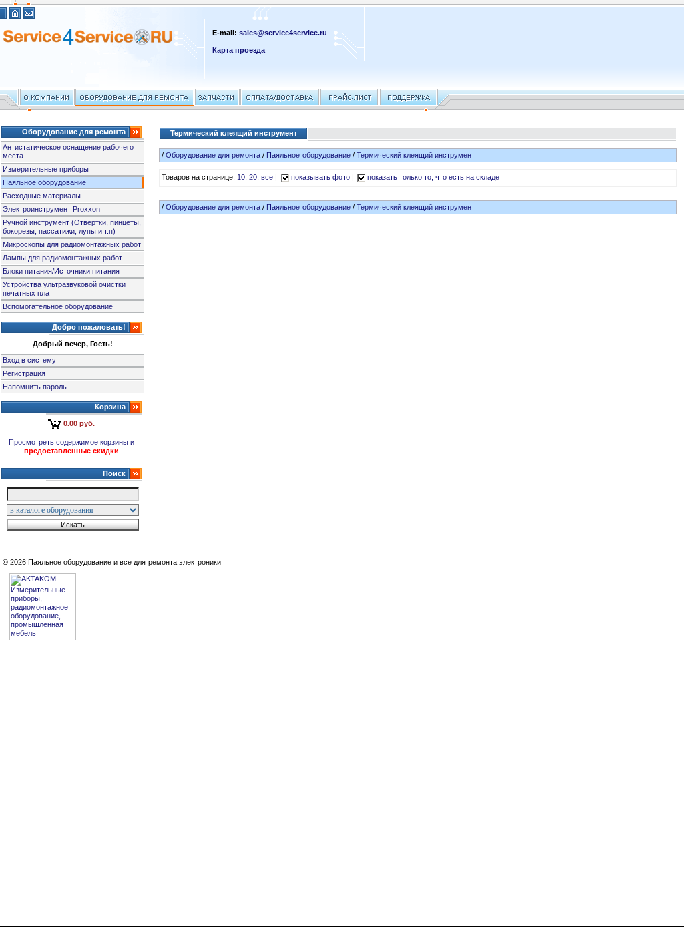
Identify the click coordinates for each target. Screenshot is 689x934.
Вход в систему (29, 360)
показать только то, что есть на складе (433, 177)
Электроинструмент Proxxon (51, 209)
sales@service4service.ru (283, 33)
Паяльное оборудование (44, 182)
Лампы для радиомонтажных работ (62, 258)
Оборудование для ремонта (213, 155)
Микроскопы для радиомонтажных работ (72, 244)
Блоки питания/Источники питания (61, 271)
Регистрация (24, 373)
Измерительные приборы (46, 169)
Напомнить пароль (35, 387)
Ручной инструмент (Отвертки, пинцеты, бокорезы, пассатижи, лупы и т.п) (72, 226)
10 (241, 177)
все (267, 177)
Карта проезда (238, 50)
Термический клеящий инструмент (416, 155)
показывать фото (320, 177)
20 (253, 177)
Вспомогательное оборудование (58, 306)
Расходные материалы (42, 196)
